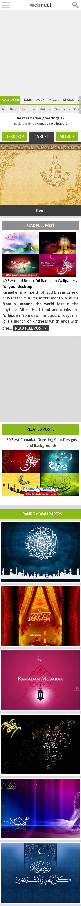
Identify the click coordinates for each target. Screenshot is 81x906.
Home (27, 99)
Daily (40, 99)
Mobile (67, 136)
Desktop (14, 136)
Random (28, 109)
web (40, 5)
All (4, 109)
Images (53, 99)
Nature (45, 109)
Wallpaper (10, 99)
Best (13, 109)
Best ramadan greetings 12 (40, 118)
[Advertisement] (40, 52)
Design (68, 99)
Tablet (41, 136)
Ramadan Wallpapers (40, 123)
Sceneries (62, 109)
